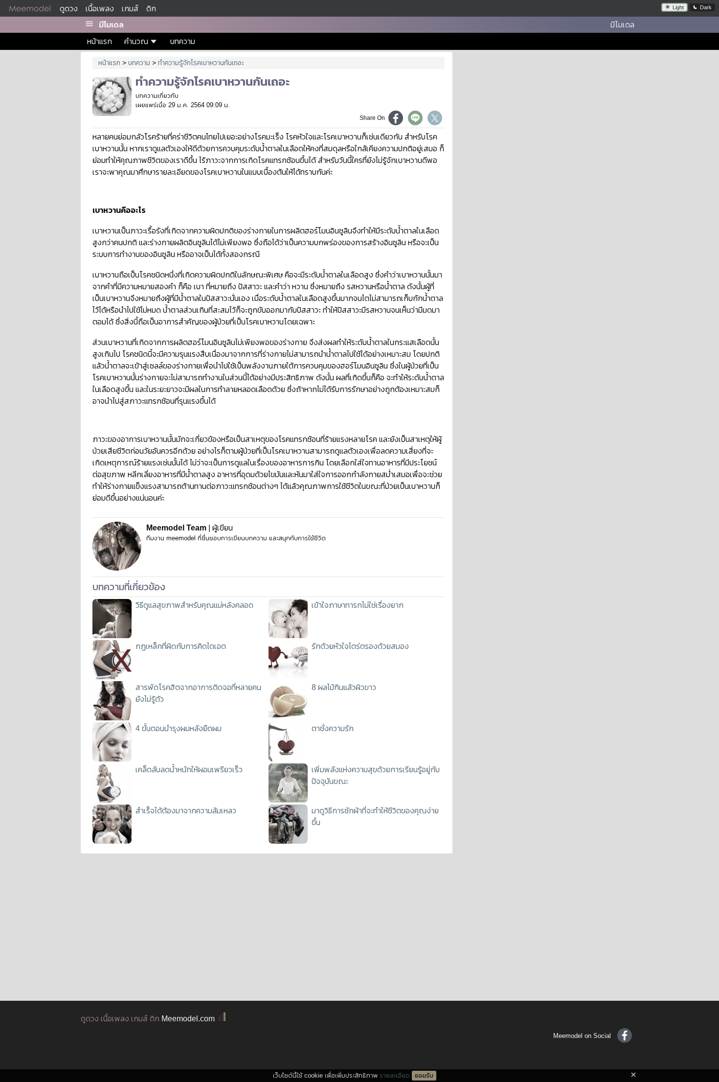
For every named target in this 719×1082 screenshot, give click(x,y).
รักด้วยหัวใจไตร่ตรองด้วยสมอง (360, 646)
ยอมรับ (424, 1075)
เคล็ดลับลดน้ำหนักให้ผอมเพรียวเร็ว (189, 769)
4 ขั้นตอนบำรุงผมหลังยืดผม (178, 728)
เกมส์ (130, 8)
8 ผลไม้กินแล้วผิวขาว (344, 687)
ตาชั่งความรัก (333, 728)
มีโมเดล (111, 25)
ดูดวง (69, 8)
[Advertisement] (549, 122)
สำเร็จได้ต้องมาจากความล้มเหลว (185, 810)
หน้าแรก (99, 41)
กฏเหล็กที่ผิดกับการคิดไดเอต (180, 646)
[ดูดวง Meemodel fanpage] (624, 1035)
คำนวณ (136, 41)
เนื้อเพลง (100, 8)
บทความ (182, 41)
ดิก (151, 8)
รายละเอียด (395, 1075)
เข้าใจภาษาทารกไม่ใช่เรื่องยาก (358, 605)
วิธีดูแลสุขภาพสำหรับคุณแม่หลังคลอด (194, 605)
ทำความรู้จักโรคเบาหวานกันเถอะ (201, 63)
